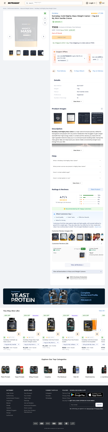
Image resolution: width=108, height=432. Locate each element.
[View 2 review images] (82, 255)
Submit (99, 405)
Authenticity (10, 395)
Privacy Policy (66, 395)
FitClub (8, 413)
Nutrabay (55, 13)
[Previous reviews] (97, 243)
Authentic (58, 22)
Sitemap (26, 400)
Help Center (10, 393)
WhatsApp (49, 398)
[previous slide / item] (10, 36)
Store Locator (28, 408)
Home (4, 8)
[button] (45, 23)
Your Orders (27, 395)
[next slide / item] (43, 36)
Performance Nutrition (13, 8)
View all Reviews (77, 265)
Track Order (27, 398)
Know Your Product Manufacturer (30, 411)
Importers (9, 400)
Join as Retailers (28, 403)
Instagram (49, 393)
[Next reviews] (101, 243)
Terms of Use (66, 393)
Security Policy (66, 400)
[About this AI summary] (72, 214)
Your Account (28, 393)
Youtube (48, 395)
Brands (8, 403)
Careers (8, 408)
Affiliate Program (11, 410)
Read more (98, 227)
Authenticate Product (12, 398)
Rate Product (95, 189)
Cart (103, 3)
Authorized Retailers (30, 405)
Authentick (9, 415)
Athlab (8, 405)
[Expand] (101, 108)
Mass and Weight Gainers (26, 8)
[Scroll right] (101, 59)
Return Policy (66, 398)
